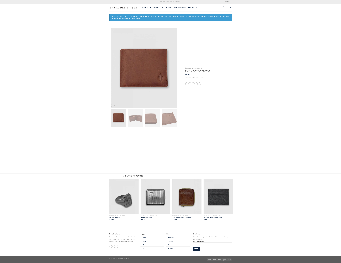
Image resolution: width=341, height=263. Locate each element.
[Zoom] (113, 105)
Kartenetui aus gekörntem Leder (213, 217)
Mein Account (146, 244)
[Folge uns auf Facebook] (110, 246)
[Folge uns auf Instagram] (113, 246)
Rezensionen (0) (149, 136)
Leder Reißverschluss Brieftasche (181, 217)
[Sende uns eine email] (116, 246)
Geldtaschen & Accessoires (193, 68)
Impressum (171, 244)
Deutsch (227, 1)
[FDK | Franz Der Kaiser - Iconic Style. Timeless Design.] (123, 7)
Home (144, 237)
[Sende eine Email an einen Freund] (193, 83)
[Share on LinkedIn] (199, 83)
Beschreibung (115, 136)
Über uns (171, 237)
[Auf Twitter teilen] (189, 83)
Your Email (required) (199, 241)
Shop (144, 241)
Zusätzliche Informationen (132, 136)
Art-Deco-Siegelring (114, 217)
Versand (170, 241)
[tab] (115, 136)
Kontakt (170, 248)
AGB (144, 248)
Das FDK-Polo (146, 7)
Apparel (156, 7)
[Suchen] (220, 7)
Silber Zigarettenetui (146, 217)
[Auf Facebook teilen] (186, 83)
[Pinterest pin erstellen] (196, 83)
